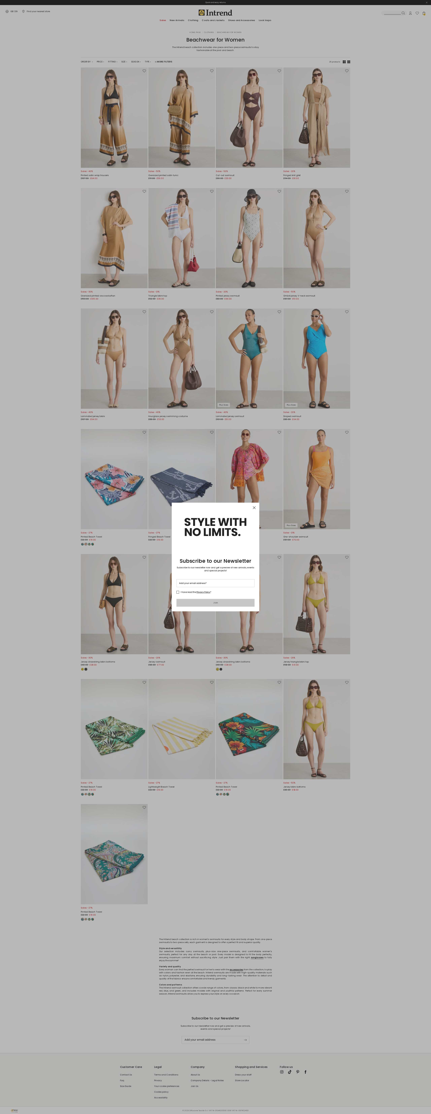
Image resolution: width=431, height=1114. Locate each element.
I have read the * (196, 592)
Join (215, 602)
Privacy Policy (203, 592)
